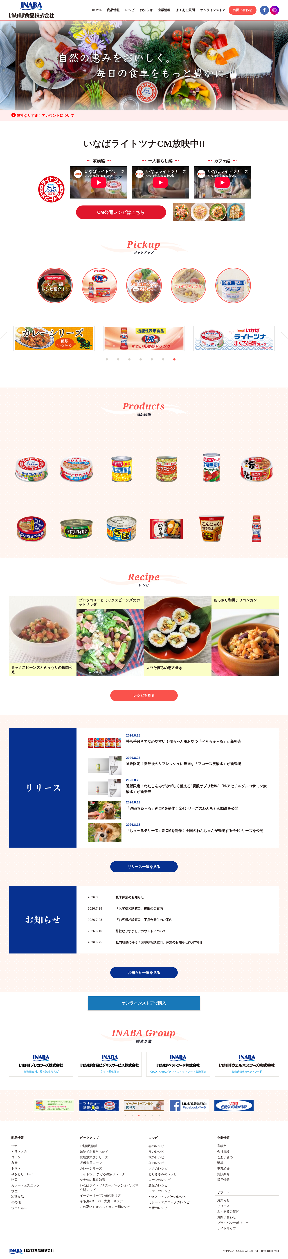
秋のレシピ (156, 1157)
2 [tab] (124, 365)
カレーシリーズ (91, 1168)
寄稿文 (222, 1146)
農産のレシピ (157, 1185)
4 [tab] (146, 365)
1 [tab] (112, 365)
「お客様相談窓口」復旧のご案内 (125, 908)
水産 (14, 1191)
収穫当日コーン (91, 1163)
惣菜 (14, 1179)
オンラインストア (212, 10)
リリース (223, 1206)
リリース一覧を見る (144, 867)
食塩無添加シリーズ (94, 1157)
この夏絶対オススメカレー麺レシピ (105, 1207)
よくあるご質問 (228, 1211)
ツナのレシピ (157, 1168)
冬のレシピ (156, 1163)
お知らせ (146, 10)
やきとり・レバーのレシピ (167, 1196)
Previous (3, 338)
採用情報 (223, 1179)
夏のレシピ (156, 1151)
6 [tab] (168, 365)
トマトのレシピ (159, 1191)
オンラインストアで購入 (144, 1003)
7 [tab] (180, 365)
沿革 (220, 1163)
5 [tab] (157, 365)
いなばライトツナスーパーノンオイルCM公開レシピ (109, 1188)
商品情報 (113, 10)
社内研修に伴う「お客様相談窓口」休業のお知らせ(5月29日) (145, 942)
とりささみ (19, 1151)
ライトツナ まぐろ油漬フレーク (102, 1174)
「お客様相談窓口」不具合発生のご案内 (130, 919)
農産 (14, 1163)
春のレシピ (156, 1146)
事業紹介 (223, 1168)
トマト (16, 1168)
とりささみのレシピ (162, 1174)
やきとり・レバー (23, 1174)
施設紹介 (223, 1174)
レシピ (130, 10)
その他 (16, 1202)
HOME (97, 10)
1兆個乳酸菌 (88, 1146)
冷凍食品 (17, 1196)
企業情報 (164, 10)
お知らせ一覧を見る (144, 972)
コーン (16, 1157)
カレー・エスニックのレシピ (168, 1202)
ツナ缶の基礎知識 (92, 1179)
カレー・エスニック (25, 1185)
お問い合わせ (242, 10)
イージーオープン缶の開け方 (100, 1195)
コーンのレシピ (159, 1179)
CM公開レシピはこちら (121, 212)
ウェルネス (19, 1208)
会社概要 (223, 1151)
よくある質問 (185, 10)
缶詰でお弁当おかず (94, 1151)
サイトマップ (226, 1228)
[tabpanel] (54, 338)
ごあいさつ (225, 1157)
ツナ (14, 1146)
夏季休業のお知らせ (116, 897)
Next (284, 338)
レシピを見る (144, 695)
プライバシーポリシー (233, 1223)
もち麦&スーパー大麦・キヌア (101, 1201)
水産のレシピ (157, 1208)
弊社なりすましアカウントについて (45, 115)
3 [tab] (135, 365)
